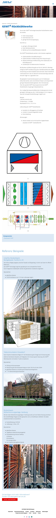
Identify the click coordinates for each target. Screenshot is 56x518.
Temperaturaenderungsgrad (21, 513)
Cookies (27, 511)
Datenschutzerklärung (19, 511)
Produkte (32, 511)
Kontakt (34, 513)
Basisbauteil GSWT (8, 238)
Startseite (4, 23)
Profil (30, 513)
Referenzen (38, 511)
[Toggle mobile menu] (53, 4)
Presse (39, 513)
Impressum (10, 511)
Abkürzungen (45, 511)
